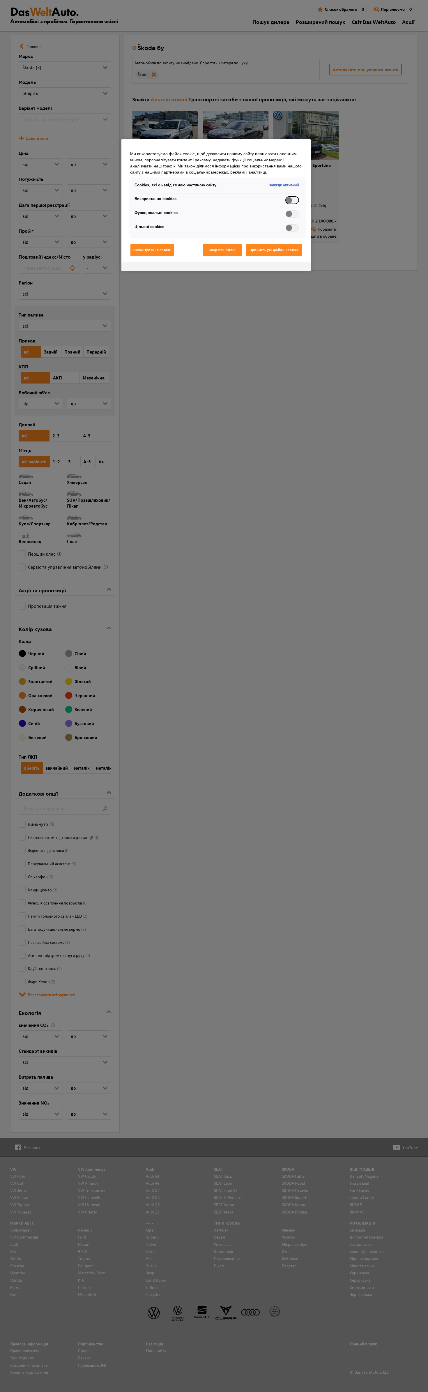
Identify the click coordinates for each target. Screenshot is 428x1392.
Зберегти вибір (222, 250)
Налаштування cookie (152, 250)
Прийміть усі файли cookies (274, 250)
